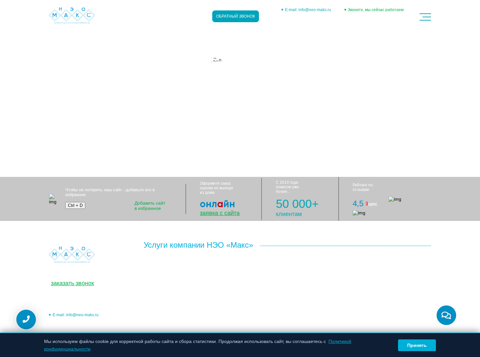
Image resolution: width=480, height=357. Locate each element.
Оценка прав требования (275, 263)
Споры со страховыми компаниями (390, 294)
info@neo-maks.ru (314, 10)
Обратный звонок (235, 16)
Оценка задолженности (169, 318)
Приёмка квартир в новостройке (178, 292)
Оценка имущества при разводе (387, 263)
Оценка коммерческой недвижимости (168, 273)
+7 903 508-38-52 (373, 20)
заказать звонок (72, 283)
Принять (417, 345)
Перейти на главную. (71, 127)
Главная (62, 36)
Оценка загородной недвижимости (181, 284)
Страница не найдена (120, 36)
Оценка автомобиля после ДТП (282, 308)
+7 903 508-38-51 (300, 20)
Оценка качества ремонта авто (281, 316)
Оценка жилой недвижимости (175, 262)
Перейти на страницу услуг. (78, 135)
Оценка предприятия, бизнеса (176, 301)
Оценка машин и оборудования (178, 309)
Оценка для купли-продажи (277, 285)
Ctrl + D (75, 205)
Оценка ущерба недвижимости (386, 285)
